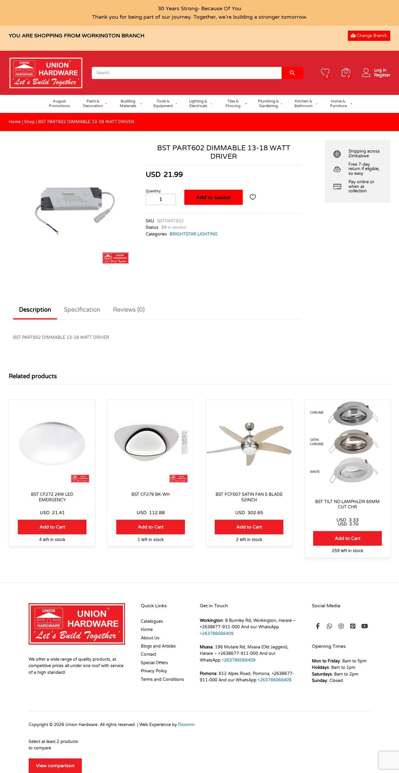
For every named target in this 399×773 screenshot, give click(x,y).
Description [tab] (35, 310)
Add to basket (213, 197)
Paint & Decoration (93, 103)
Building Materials (128, 103)
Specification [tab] (82, 310)
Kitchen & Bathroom (303, 103)
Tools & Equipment (163, 103)
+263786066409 (217, 633)
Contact (148, 654)
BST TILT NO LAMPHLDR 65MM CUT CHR (347, 504)
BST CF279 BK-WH (150, 494)
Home (15, 121)
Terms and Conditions (162, 679)
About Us (150, 638)
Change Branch (371, 35)
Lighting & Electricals (198, 103)
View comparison (55, 766)
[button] (52, 527)
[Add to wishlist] (254, 197)
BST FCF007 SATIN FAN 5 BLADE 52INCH (249, 497)
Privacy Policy (154, 671)
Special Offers (154, 662)
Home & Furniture (338, 103)
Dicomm (186, 724)
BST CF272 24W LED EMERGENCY (52, 497)
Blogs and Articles (158, 646)
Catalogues (152, 621)
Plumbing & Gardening (268, 103)
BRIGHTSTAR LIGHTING (194, 234)
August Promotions (59, 103)
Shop (29, 121)
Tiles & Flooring (232, 103)
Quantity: (153, 191)
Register (382, 75)
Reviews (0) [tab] (129, 310)
